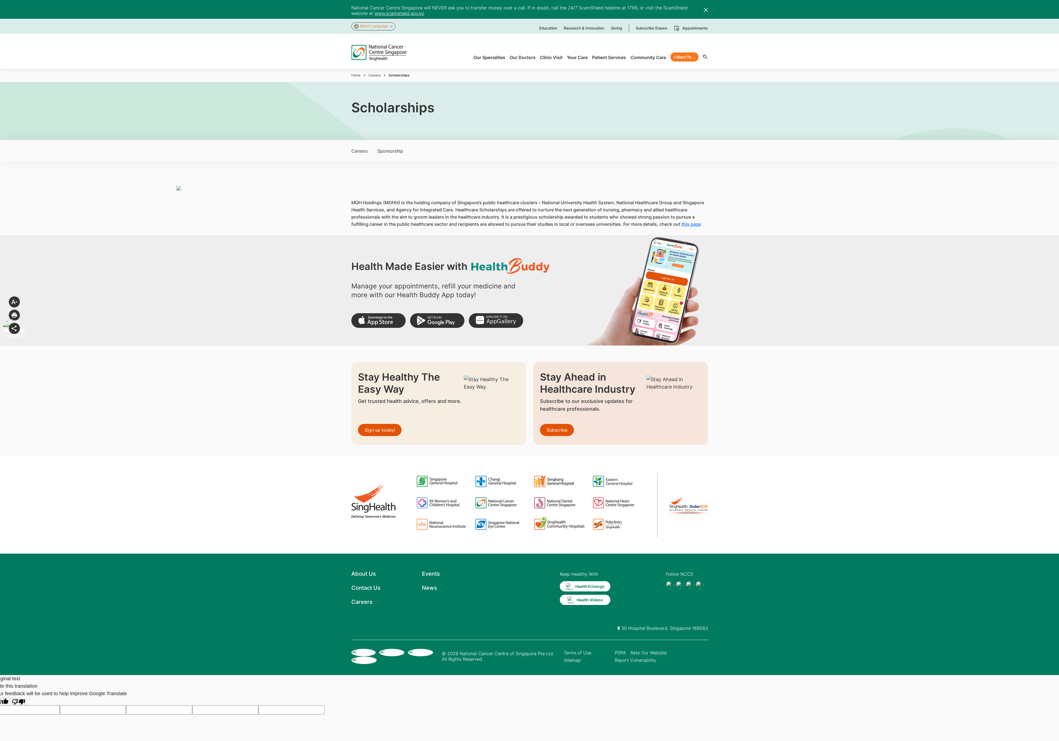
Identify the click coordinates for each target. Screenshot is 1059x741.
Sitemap (572, 660)
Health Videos (590, 599)
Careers (374, 75)
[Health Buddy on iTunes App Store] (378, 320)
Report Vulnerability (635, 660)
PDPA (620, 652)
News (429, 588)
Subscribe (557, 430)
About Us (363, 573)
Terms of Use (577, 652)
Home (355, 75)
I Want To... (684, 57)
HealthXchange (589, 586)
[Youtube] (680, 585)
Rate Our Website (648, 652)
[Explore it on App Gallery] (496, 320)
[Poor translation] (18, 701)
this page (691, 224)
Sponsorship (390, 151)
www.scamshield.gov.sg (399, 13)
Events (431, 573)
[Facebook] (670, 585)
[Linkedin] (700, 585)
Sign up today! (380, 430)
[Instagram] (690, 585)
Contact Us (366, 588)
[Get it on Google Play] (437, 320)
